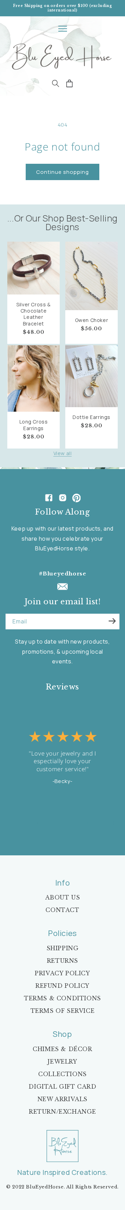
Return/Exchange (62, 1111)
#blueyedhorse (62, 573)
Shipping (63, 948)
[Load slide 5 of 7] (67, 823)
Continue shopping (62, 172)
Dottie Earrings (91, 417)
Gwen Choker (91, 320)
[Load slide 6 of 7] (72, 823)
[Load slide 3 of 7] (57, 823)
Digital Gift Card (62, 1086)
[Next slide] (87, 823)
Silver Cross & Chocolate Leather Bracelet (33, 314)
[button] (62, 28)
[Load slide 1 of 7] (47, 823)
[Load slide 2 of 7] (52, 823)
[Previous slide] (37, 823)
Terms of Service (63, 1011)
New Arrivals (63, 1099)
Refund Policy (62, 986)
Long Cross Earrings (33, 425)
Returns (62, 960)
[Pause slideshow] (112, 823)
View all (62, 453)
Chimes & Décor (62, 1049)
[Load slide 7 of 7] (77, 823)
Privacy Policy (62, 973)
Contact (62, 910)
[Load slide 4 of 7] (62, 823)
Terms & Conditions (62, 998)
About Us (62, 897)
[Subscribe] (112, 621)
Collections (62, 1074)
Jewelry (62, 1061)
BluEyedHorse (45, 1187)
